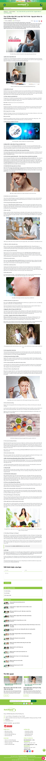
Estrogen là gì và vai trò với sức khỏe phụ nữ (16, 102)
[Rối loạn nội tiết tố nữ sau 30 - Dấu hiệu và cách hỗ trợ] (6, 612)
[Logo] (23, 5)
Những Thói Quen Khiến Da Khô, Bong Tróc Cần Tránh (20, 642)
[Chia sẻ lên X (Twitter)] (39, 21)
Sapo (34, 756)
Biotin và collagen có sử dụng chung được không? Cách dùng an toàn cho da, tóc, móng (25, 625)
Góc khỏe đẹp (6, 593)
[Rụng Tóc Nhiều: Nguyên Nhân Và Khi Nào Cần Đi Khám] (6, 616)
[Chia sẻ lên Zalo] (37, 21)
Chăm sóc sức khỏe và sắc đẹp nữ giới (12, 741)
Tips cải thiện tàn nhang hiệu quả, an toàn (18, 620)
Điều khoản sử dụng (8, 731)
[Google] (32, 703)
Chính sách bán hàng (8, 732)
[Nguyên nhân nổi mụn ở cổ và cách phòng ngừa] (6, 657)
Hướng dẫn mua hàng (29, 731)
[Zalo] (24, 703)
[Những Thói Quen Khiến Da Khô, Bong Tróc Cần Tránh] (6, 643)
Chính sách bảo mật (8, 735)
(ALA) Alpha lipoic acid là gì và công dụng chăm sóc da (32, 688)
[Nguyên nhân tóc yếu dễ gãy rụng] (6, 648)
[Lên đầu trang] (44, 754)
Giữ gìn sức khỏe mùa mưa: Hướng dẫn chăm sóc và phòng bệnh (22, 629)
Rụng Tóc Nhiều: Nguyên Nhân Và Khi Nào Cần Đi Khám (20, 615)
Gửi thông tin (7, 582)
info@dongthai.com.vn (9, 720)
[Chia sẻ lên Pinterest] (41, 21)
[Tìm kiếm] (41, 8)
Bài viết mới (7, 599)
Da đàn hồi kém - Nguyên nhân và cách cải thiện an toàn (21, 606)
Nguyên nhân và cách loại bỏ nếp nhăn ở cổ (18, 651)
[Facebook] (26, 703)
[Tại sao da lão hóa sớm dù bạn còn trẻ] (6, 603)
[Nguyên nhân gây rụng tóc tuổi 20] (6, 666)
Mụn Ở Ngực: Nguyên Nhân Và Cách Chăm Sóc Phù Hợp (21, 633)
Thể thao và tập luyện (9, 742)
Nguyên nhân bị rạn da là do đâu (16, 660)
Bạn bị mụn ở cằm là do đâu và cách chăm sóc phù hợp (12, 688)
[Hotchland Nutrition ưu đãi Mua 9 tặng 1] (23, 1)
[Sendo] (32, 751)
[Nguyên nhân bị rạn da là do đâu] (6, 661)
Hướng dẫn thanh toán (29, 732)
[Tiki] (30, 751)
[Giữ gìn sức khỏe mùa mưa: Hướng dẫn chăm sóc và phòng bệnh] (6, 630)
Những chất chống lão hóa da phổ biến (17, 638)
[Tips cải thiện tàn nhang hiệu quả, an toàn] (6, 621)
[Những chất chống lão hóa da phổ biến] (6, 639)
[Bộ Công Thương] (8, 726)
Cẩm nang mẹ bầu (7, 595)
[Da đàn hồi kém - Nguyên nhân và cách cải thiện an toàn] (6, 608)
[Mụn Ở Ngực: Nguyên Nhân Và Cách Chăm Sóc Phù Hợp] (6, 634)
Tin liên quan (9, 674)
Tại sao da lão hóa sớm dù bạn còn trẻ (17, 602)
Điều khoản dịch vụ (28, 735)
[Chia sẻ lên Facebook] (35, 21)
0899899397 (7, 719)
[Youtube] (29, 703)
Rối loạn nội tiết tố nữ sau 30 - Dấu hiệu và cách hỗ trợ (20, 611)
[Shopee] (25, 751)
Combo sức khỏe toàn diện (9, 744)
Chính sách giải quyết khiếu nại (10, 734)
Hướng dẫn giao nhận (29, 734)
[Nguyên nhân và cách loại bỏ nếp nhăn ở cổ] (6, 652)
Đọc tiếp (6, 695)
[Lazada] (27, 751)
